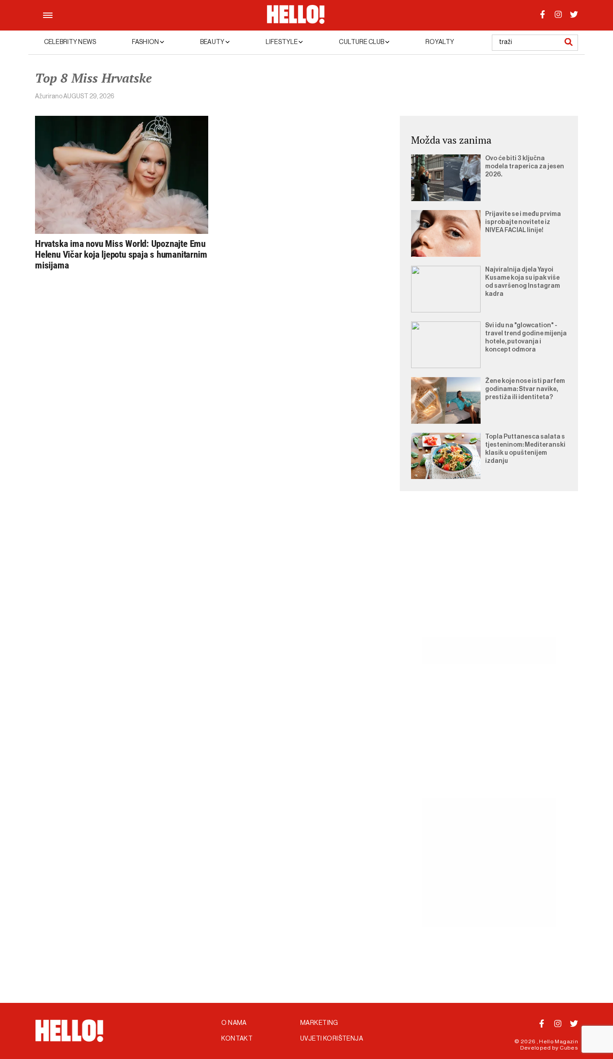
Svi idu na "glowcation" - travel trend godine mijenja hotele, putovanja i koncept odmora (526, 337)
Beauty (212, 42)
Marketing (319, 1023)
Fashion (146, 42)
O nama (234, 1023)
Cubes (569, 1047)
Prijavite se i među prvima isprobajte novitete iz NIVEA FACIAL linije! (523, 222)
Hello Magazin (558, 1041)
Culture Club (362, 42)
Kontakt (237, 1039)
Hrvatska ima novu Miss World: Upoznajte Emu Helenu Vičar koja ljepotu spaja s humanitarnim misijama (121, 254)
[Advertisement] (489, 574)
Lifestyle (282, 42)
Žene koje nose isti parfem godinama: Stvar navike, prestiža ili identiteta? (525, 389)
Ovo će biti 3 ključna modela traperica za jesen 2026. (524, 166)
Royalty (439, 42)
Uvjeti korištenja (331, 1039)
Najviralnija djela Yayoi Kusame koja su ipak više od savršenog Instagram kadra (522, 282)
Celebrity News (70, 42)
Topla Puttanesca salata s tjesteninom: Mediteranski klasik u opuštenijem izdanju (525, 449)
